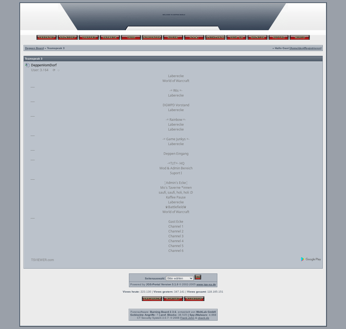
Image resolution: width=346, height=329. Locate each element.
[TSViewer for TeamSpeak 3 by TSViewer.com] (40, 260)
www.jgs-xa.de (206, 284)
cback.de (203, 317)
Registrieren (312, 48)
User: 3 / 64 (39, 70)
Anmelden (297, 48)
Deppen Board (34, 48)
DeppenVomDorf (43, 65)
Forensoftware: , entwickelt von (173, 311)
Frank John (187, 317)
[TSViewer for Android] (311, 259)
